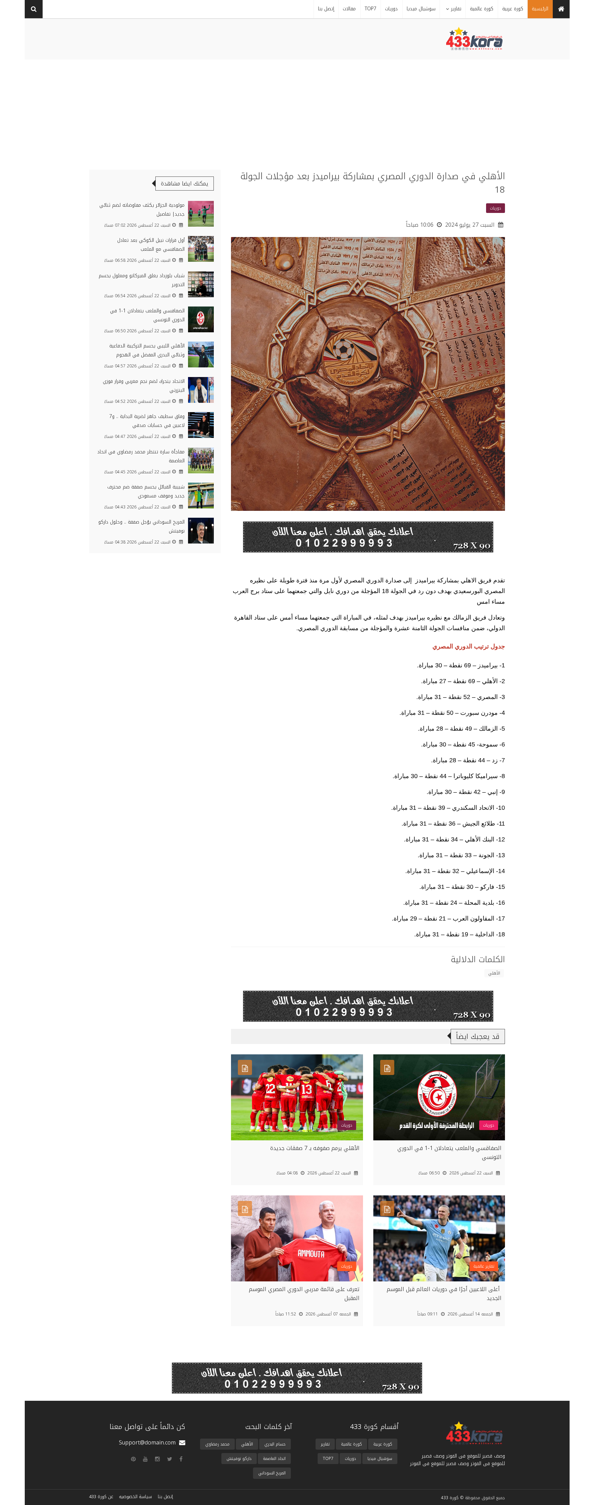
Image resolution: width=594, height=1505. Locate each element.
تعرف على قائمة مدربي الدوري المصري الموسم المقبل (304, 1293)
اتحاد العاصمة (274, 1458)
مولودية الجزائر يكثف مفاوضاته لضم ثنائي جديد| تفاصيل (142, 210)
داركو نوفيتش (239, 1458)
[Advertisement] (297, 111)
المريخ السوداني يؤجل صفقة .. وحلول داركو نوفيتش (141, 526)
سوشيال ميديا (379, 1458)
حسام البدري (275, 1444)
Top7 (328, 1458)
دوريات (350, 1458)
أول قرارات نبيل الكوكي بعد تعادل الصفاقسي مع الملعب (151, 245)
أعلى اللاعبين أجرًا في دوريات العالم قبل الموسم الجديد (444, 1293)
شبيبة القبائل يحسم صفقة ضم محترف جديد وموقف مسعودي (146, 491)
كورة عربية (382, 1444)
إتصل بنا (165, 1496)
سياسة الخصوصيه (135, 1496)
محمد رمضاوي (217, 1444)
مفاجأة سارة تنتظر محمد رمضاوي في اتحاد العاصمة (141, 456)
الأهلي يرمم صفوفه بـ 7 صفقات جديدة (315, 1148)
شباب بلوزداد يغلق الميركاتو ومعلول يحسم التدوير (142, 280)
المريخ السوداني (272, 1473)
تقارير (325, 1444)
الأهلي (494, 973)
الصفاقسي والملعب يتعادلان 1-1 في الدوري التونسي (449, 1152)
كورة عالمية (351, 1444)
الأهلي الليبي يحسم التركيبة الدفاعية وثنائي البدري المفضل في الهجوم (147, 350)
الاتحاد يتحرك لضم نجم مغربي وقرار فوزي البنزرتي (144, 386)
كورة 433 (450, 1498)
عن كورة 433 (101, 1496)
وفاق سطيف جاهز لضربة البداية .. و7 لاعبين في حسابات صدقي (147, 421)
